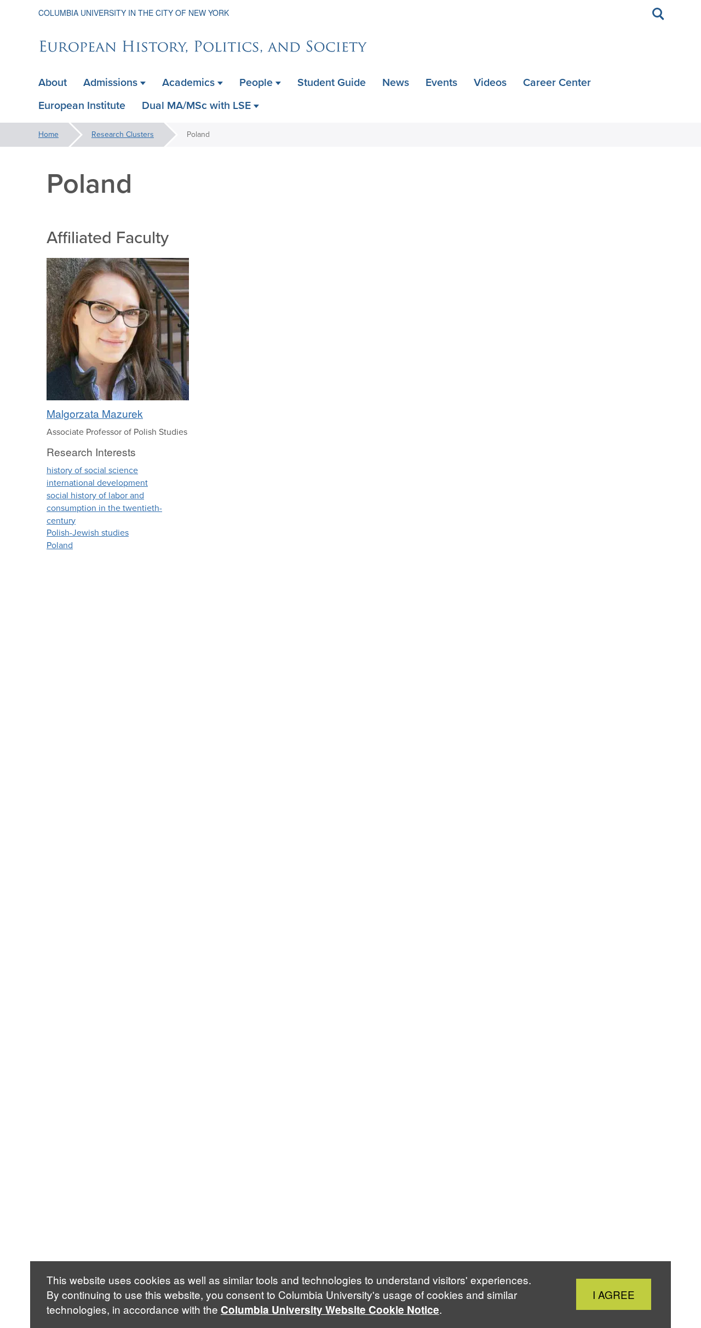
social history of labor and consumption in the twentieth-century (104, 508)
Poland (60, 545)
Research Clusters (122, 134)
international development (97, 482)
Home (48, 134)
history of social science (92, 470)
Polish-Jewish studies (88, 532)
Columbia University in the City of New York (133, 12)
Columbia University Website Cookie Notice (330, 1309)
